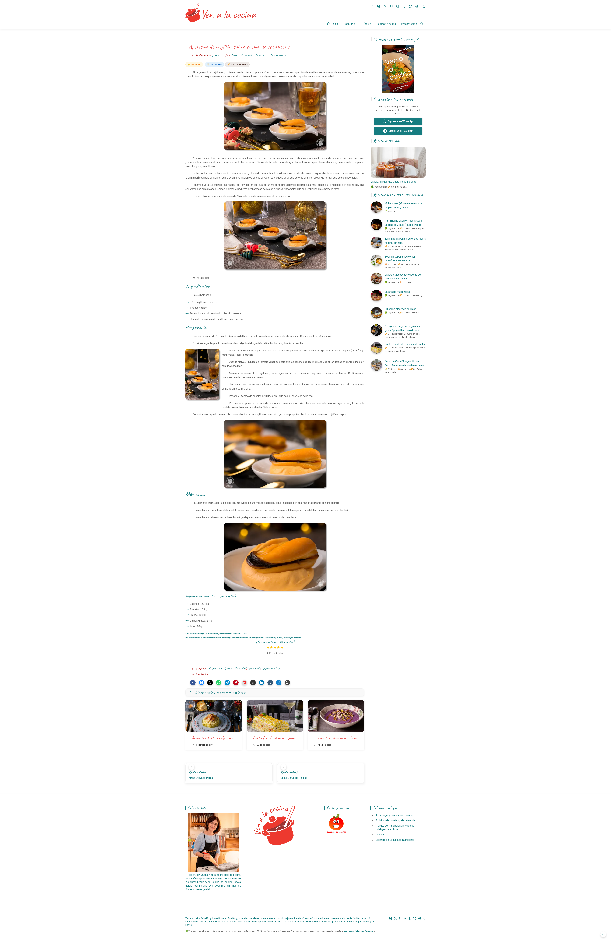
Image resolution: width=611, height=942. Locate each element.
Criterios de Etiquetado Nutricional (395, 839)
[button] (193, 682)
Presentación (409, 23)
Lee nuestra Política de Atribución (359, 931)
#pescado (254, 668)
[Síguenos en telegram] (416, 6)
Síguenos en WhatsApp (401, 121)
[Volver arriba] (603, 934)
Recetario (349, 23)
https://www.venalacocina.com (271, 921)
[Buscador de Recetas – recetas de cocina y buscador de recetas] (336, 823)
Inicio (335, 23)
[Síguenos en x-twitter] (385, 6)
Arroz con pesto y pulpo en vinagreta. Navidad (226, 737)
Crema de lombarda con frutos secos (341, 737)
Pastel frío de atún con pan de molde (280, 737)
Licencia (380, 834)
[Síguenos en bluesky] (378, 6)
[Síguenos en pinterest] (391, 6)
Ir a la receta (278, 55)
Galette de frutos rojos (397, 291)
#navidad (240, 668)
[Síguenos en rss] (423, 6)
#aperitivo (215, 668)
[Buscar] (421, 24)
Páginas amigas (386, 23)
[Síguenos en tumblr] (404, 6)
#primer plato (271, 668)
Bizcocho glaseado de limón (400, 309)
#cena (228, 668)
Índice (367, 23)
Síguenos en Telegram (401, 130)
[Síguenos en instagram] (397, 6)
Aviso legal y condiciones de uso (394, 815)
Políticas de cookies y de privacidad (396, 820)
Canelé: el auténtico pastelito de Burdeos (393, 181)
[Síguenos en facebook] (372, 6)
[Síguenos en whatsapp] (410, 6)
